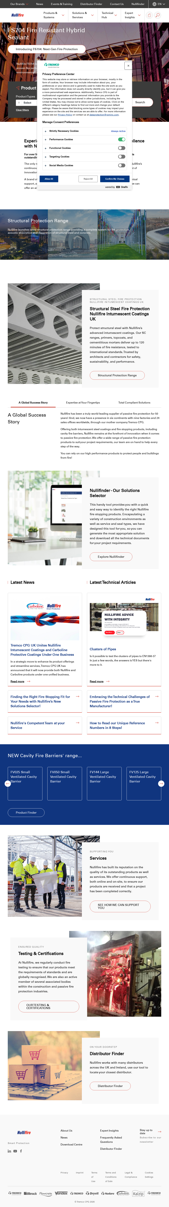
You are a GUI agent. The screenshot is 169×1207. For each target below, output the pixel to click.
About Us (66, 1130)
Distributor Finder (91, 4)
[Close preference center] (128, 65)
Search (140, 102)
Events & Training (61, 4)
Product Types (25, 96)
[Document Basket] (149, 15)
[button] (54, 15)
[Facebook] (21, 1151)
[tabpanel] (84, 433)
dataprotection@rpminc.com (104, 115)
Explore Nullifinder (111, 557)
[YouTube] (15, 1153)
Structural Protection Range (117, 375)
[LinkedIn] (9, 1151)
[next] (161, 784)
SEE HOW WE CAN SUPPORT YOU (118, 906)
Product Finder (26, 812)
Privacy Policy (65, 115)
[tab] (33, 402)
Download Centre (71, 1144)
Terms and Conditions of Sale (111, 1177)
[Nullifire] (20, 15)
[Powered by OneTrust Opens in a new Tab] (117, 188)
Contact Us (117, 4)
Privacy (64, 1172)
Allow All (49, 179)
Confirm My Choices (114, 179)
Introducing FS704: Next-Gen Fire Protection (47, 49)
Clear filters (22, 110)
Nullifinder (138, 4)
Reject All (88, 179)
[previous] (8, 784)
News (39, 4)
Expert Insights (109, 1130)
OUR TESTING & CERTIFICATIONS (38, 1006)
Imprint (79, 1172)
